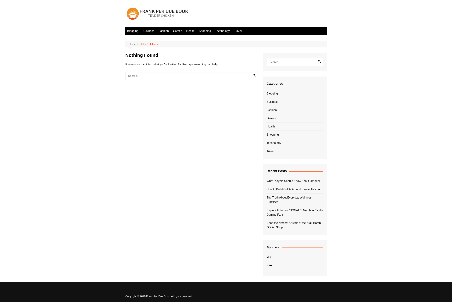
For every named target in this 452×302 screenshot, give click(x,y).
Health (190, 30)
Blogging (132, 30)
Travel (238, 30)
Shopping (205, 30)
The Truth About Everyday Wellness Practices (289, 200)
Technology (222, 30)
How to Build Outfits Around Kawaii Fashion (294, 189)
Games (177, 30)
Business (148, 30)
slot (269, 257)
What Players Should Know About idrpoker (293, 180)
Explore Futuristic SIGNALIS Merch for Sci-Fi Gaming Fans (295, 212)
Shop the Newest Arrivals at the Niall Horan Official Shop (294, 225)
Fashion (164, 30)
